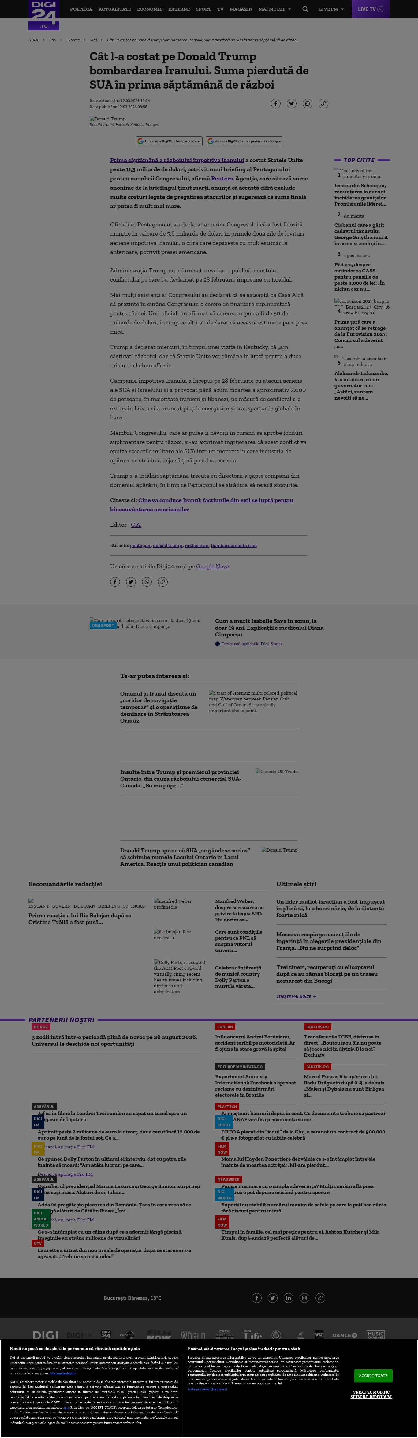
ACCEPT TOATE (373, 1375)
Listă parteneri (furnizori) (207, 1389)
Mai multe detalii (62, 1373)
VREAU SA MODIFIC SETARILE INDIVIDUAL (371, 1394)
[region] (209, 1388)
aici (66, 1407)
